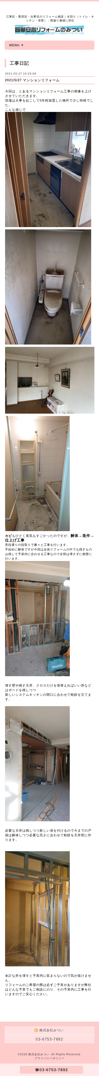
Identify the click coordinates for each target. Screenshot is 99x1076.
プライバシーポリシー (49, 1058)
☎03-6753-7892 (51, 1069)
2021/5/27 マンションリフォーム (32, 80)
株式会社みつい (38, 1054)
